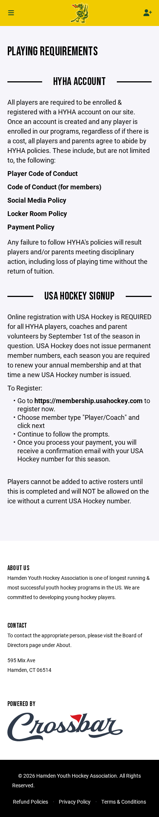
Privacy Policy (75, 801)
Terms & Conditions (123, 801)
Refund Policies (30, 801)
